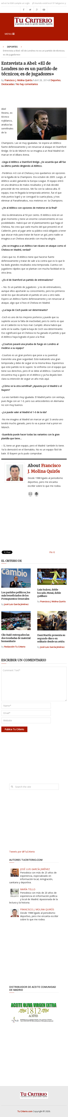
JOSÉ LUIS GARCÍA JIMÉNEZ (35, 869)
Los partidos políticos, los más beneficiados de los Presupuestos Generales (15, 595)
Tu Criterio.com (24, 1111)
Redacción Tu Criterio (14, 646)
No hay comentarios (27, 84)
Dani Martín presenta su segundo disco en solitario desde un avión (51, 638)
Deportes (12, 46)
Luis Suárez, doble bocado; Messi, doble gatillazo (49, 592)
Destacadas (7, 84)
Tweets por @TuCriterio (22, 851)
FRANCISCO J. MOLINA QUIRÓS (37, 909)
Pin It (52, 552)
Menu (8, 33)
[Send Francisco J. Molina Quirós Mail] (30, 495)
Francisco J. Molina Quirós (18, 80)
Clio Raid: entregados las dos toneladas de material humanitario (16, 638)
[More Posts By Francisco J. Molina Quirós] (36, 495)
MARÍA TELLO (27, 889)
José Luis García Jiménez (16, 604)
